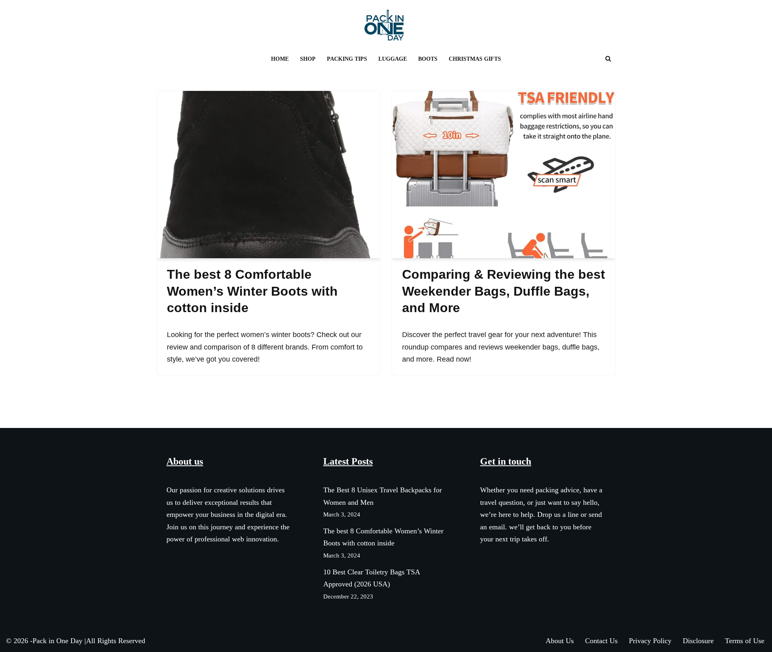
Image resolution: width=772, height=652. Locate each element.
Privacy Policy (650, 641)
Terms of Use (744, 641)
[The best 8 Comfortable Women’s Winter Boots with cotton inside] (268, 174)
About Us (560, 641)
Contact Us (601, 641)
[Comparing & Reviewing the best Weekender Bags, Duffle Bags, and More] (503, 174)
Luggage (392, 59)
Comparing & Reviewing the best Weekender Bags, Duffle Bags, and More (503, 291)
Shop (308, 59)
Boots (427, 59)
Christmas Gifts (475, 59)
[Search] (608, 59)
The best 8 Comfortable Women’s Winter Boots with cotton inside (252, 291)
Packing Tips (347, 59)
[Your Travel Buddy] (386, 25)
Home (280, 59)
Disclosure (698, 641)
